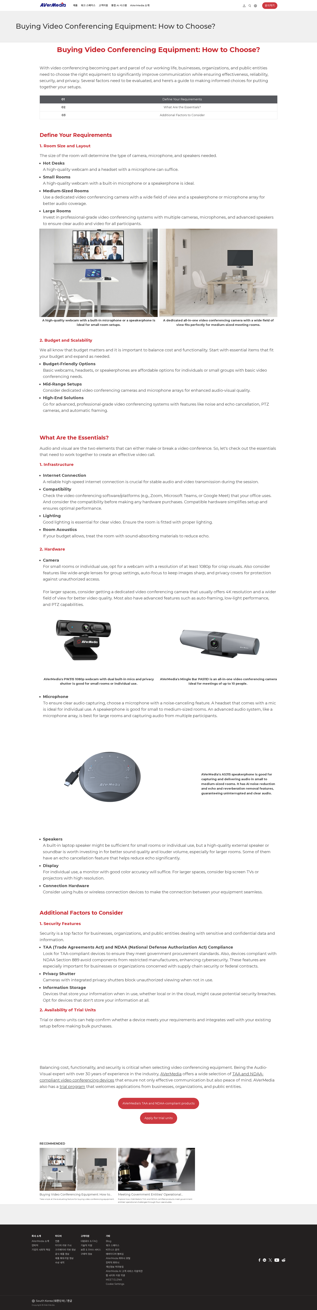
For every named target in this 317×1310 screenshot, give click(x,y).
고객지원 (103, 5)
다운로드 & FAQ (89, 1241)
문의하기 (270, 5)
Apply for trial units (158, 1118)
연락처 (35, 1245)
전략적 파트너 (112, 1262)
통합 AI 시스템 (119, 5)
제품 (75, 5)
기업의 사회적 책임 (41, 1249)
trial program (72, 1086)
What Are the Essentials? (182, 107)
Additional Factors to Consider (182, 115)
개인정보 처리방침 (115, 1266)
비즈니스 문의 (112, 1249)
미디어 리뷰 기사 (63, 1245)
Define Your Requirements (182, 99)
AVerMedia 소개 (139, 5)
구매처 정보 (86, 1254)
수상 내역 (59, 1262)
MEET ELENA (114, 1279)
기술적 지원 (86, 1245)
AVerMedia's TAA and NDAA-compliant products (159, 1103)
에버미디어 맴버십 (115, 1254)
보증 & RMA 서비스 (91, 1249)
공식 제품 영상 (62, 1254)
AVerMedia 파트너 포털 (118, 1258)
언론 (57, 1241)
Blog (108, 1241)
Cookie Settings (115, 1283)
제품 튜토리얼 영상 (64, 1258)
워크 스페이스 (88, 5)
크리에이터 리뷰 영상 (65, 1249)
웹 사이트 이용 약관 (115, 1275)
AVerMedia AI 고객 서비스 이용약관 (124, 1271)
